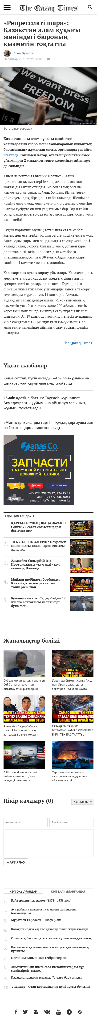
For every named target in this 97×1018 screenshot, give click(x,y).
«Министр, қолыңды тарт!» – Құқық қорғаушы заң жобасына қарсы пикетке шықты (48, 425)
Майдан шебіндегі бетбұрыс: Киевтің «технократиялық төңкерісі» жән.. (35, 583)
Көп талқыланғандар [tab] (68, 891)
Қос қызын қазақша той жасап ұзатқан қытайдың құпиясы (50, 949)
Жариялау (16, 862)
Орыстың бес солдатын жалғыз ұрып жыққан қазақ (51, 938)
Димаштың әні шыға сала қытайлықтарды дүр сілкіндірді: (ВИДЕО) (47, 968)
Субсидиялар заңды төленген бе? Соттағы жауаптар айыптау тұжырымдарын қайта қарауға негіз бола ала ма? (24, 689)
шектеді (11, 155)
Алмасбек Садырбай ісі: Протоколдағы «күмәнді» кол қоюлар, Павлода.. (35, 564)
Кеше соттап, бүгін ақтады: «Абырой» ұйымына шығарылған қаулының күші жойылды (46, 380)
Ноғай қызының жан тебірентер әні (39, 958)
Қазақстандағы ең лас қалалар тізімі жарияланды (49, 929)
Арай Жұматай (24, 53)
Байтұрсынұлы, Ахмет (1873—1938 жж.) (41, 900)
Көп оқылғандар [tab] (23, 891)
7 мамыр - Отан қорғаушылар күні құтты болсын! (51, 986)
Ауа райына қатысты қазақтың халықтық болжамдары (43, 911)
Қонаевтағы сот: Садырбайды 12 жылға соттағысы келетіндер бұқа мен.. (38, 602)
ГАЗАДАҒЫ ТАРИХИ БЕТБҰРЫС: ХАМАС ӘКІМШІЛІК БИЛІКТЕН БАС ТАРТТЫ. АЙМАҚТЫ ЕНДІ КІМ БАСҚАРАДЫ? (72, 734)
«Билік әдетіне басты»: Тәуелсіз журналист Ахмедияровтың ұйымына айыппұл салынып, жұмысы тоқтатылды (45, 402)
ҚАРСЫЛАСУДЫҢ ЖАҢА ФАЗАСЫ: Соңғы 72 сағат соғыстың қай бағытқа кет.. (39, 526)
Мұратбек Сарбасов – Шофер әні (36, 920)
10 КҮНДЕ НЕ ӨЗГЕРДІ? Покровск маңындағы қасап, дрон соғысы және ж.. (38, 545)
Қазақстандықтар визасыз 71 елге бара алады (46, 977)
